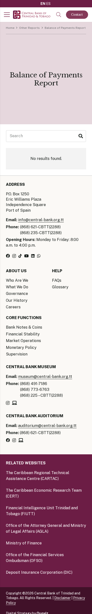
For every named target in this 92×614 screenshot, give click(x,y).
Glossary (60, 287)
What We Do (17, 287)
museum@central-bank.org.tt (45, 376)
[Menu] (7, 15)
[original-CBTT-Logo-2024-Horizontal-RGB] (31, 14)
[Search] (80, 136)
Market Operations (23, 340)
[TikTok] (20, 256)
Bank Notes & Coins (24, 327)
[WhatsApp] (38, 256)
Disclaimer (62, 598)
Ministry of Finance (24, 543)
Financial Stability (23, 334)
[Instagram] (14, 256)
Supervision (16, 354)
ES (48, 4)
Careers (13, 307)
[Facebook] (8, 256)
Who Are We (17, 280)
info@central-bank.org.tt (41, 220)
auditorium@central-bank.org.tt (47, 425)
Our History (16, 300)
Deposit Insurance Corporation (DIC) (39, 572)
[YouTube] (26, 256)
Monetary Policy (21, 347)
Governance (17, 293)
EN (42, 4)
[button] (58, 14)
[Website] (14, 403)
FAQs (56, 280)
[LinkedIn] (33, 256)
